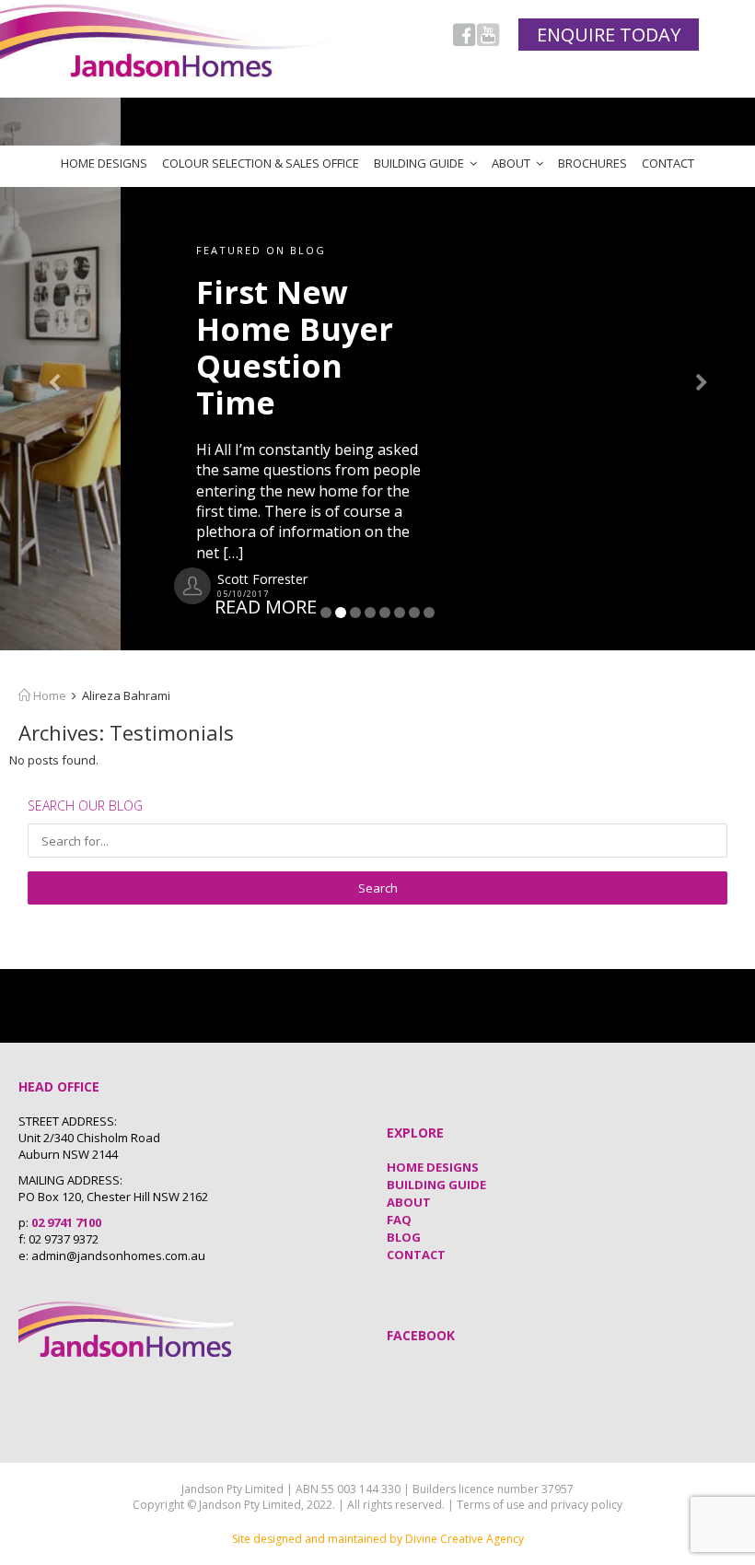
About (511, 163)
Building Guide (419, 163)
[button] (56, 374)
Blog (404, 1237)
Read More (145, 606)
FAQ (399, 1219)
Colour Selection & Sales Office (260, 163)
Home (48, 695)
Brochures (592, 163)
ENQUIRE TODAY (608, 34)
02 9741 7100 (66, 1222)
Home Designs (104, 163)
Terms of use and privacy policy (539, 1504)
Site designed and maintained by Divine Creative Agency (378, 1539)
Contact (668, 163)
